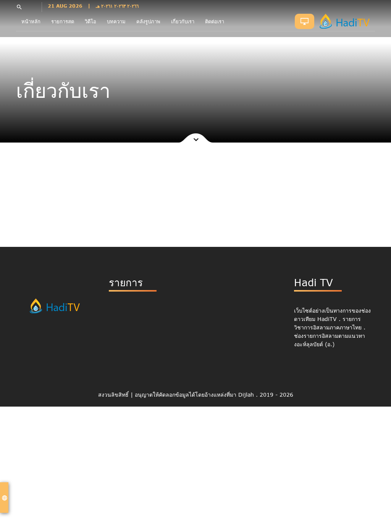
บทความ (116, 21)
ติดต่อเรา (214, 21)
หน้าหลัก (30, 21)
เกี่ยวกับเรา (182, 21)
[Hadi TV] (346, 21)
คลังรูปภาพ (148, 21)
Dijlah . (249, 394)
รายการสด (62, 21)
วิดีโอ (90, 21)
